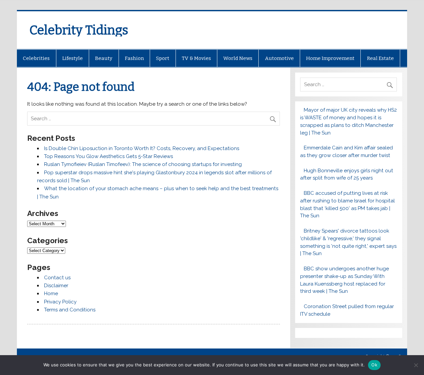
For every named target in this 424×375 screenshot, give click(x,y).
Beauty (103, 58)
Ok (374, 364)
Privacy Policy (60, 302)
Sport (162, 58)
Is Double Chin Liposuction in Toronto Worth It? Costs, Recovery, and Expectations (141, 148)
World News (237, 58)
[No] (415, 365)
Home (51, 293)
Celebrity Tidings (78, 30)
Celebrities (36, 58)
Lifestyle (72, 58)
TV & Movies (196, 58)
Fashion (134, 58)
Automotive (279, 58)
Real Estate (380, 58)
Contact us (57, 278)
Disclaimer (56, 286)
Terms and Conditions (69, 310)
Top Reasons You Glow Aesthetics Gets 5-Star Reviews (108, 156)
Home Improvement (330, 58)
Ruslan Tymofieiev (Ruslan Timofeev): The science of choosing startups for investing (143, 164)
